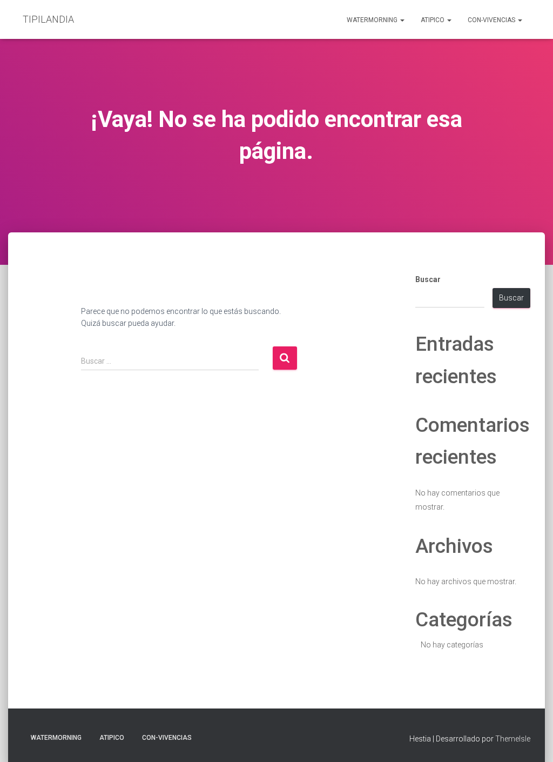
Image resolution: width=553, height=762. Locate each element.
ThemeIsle (512, 738)
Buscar (428, 279)
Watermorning (373, 20)
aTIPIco (433, 20)
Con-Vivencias (492, 20)
